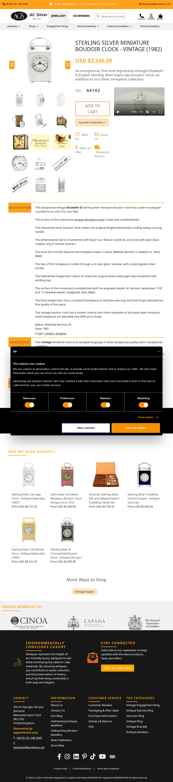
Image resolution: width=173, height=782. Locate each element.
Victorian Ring (135, 716)
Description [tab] (19, 208)
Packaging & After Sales (104, 710)
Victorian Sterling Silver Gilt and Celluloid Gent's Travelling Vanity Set (104, 498)
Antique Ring (134, 721)
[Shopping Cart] (160, 16)
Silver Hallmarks (61, 740)
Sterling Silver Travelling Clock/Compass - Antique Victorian (143, 498)
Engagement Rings (57, 26)
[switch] (67, 405)
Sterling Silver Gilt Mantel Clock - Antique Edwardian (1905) (28, 553)
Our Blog (56, 716)
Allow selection (86, 427)
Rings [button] (32, 26)
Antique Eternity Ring (139, 710)
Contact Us (58, 710)
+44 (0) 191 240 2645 (16, 4)
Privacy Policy (61, 768)
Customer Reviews (100, 705)
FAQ (91, 726)
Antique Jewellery (137, 732)
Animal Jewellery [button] (87, 26)
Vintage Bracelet (136, 726)
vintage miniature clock (89, 219)
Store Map (57, 745)
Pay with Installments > (92, 122)
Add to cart (92, 108)
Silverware (81, 16)
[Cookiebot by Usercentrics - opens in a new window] (145, 351)
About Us (57, 705)
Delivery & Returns (100, 721)
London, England (55, 333)
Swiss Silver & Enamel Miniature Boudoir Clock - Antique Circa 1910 (66, 498)
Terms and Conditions (108, 768)
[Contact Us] (142, 16)
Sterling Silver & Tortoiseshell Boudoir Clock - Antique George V (66, 553)
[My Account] (151, 16)
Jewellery (58, 16)
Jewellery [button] (12, 26)
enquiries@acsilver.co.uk (156, 4)
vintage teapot (84, 592)
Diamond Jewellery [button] (118, 26)
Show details (145, 417)
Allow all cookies (136, 427)
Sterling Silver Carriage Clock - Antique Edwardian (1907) (28, 498)
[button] (98, 15)
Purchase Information (103, 716)
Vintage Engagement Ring (142, 705)
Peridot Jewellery (149, 26)
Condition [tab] (20, 342)
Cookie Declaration (82, 768)
